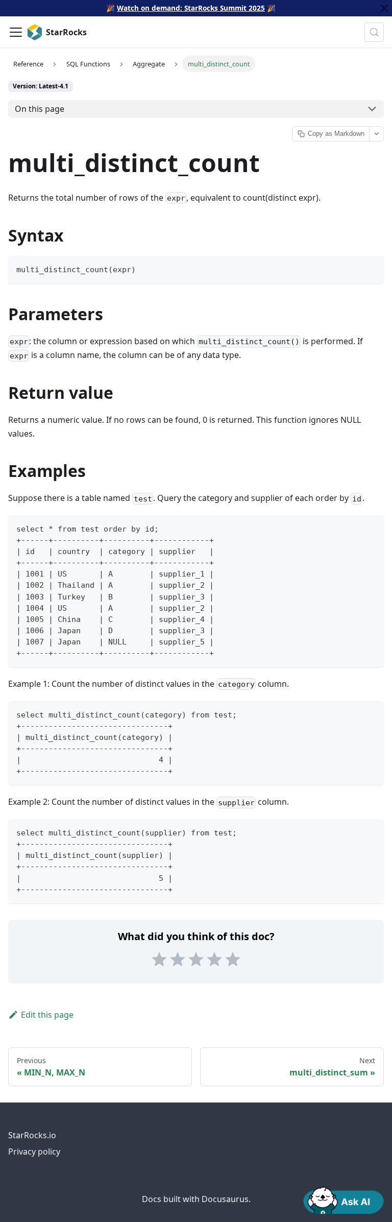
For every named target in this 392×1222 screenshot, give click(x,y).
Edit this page (47, 1014)
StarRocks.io (32, 1135)
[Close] (384, 8)
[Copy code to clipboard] (371, 268)
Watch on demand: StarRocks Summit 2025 (191, 8)
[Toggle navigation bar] (15, 32)
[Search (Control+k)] (374, 32)
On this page (39, 108)
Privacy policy (34, 1151)
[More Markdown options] (376, 134)
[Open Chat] (343, 1199)
